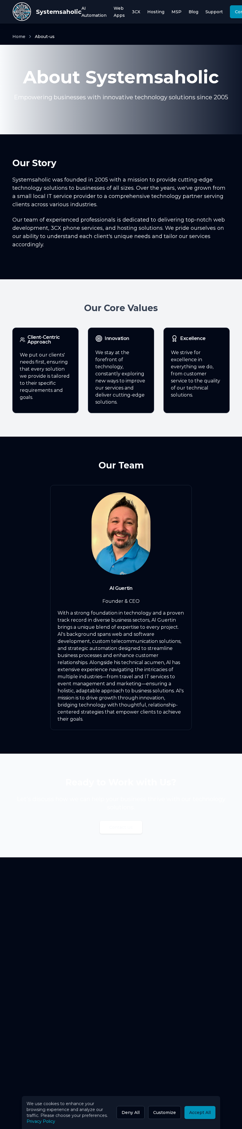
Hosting (155, 11)
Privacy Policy (41, 1121)
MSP (176, 11)
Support (214, 11)
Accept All (200, 1112)
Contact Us (121, 827)
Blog (193, 11)
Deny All (131, 1112)
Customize (164, 1112)
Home (18, 36)
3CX (136, 11)
